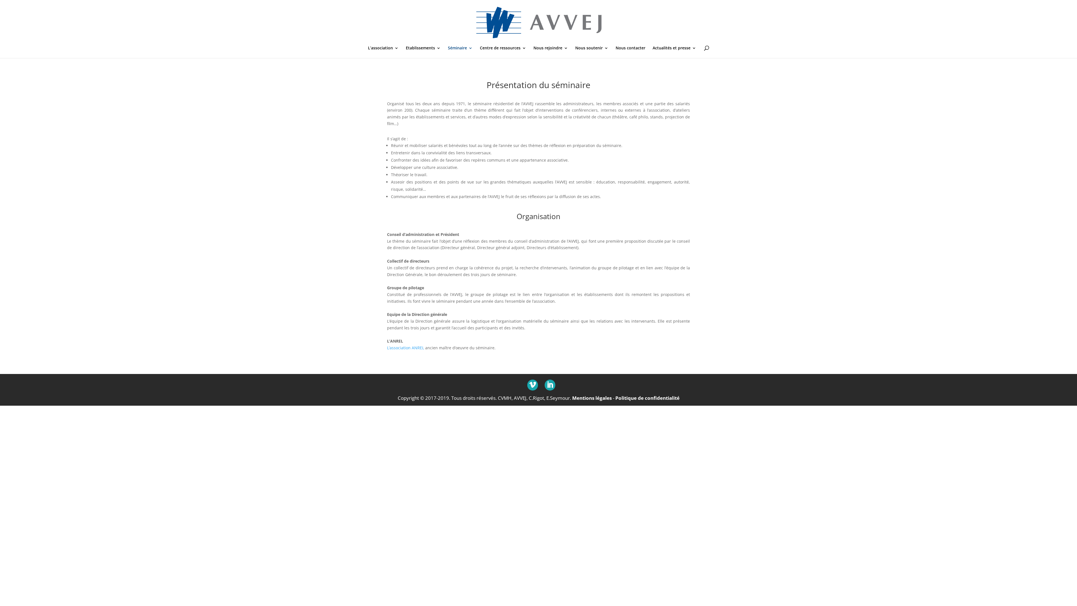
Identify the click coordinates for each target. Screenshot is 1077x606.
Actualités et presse (672, 48)
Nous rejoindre (547, 48)
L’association (380, 48)
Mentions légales (592, 398)
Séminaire (457, 48)
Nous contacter (630, 48)
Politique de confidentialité (647, 398)
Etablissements (420, 48)
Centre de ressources (500, 48)
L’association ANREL (405, 347)
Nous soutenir (589, 48)
